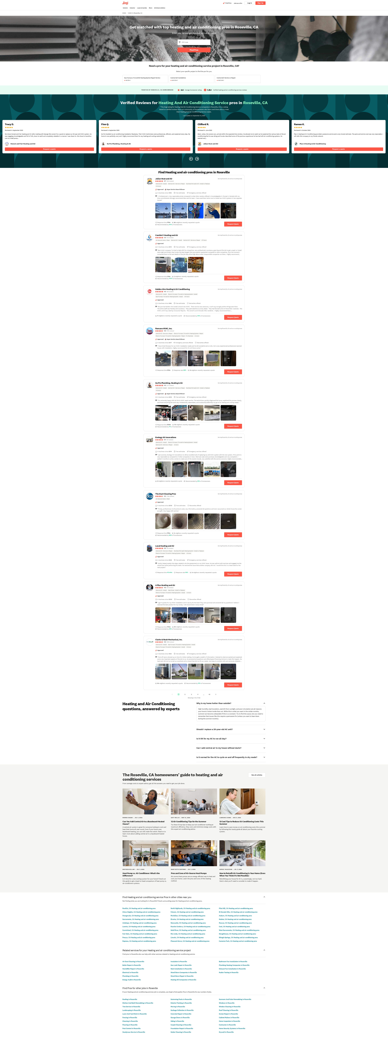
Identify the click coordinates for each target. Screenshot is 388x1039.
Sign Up (260, 3)
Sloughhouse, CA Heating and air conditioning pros (237, 934)
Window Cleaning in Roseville (229, 1007)
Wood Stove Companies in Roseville (184, 972)
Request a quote (49, 149)
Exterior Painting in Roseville (181, 1003)
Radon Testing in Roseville (228, 972)
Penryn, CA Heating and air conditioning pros (138, 937)
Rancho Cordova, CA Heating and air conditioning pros (190, 926)
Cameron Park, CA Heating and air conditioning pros (238, 941)
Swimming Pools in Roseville (181, 999)
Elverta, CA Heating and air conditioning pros (187, 919)
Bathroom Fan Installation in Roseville (233, 961)
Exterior (132, 8)
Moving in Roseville (178, 1007)
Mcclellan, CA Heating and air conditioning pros (188, 916)
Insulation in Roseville (179, 961)
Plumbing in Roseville (130, 976)
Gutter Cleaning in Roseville (181, 1032)
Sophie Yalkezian (225, 869)
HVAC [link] (124, 13)
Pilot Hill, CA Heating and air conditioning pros (236, 908)
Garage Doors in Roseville (180, 1017)
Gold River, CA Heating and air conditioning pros (188, 930)
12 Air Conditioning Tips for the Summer (188, 821)
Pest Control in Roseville (131, 1028)
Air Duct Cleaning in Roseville (133, 961)
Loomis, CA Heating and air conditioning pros (138, 926)
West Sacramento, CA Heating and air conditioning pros (239, 930)
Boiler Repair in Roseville (131, 965)
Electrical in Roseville (130, 972)
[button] (163, 210)
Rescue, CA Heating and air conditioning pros (235, 923)
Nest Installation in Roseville (181, 969)
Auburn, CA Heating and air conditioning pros (235, 916)
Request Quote (233, 224)
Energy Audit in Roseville (131, 980)
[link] (7, 144)
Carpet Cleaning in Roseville (181, 1025)
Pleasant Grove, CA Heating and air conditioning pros (190, 941)
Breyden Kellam (129, 869)
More (150, 8)
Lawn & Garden (142, 8)
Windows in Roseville (226, 1003)
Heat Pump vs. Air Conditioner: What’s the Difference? (141, 874)
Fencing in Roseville (129, 1017)
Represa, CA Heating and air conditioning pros (139, 941)
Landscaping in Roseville (131, 1010)
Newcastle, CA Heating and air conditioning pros (188, 923)
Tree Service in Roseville (131, 1007)
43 (209, 694)
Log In (249, 3)
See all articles (256, 775)
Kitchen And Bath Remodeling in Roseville (137, 1003)
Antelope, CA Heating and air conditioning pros (139, 923)
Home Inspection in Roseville (229, 1021)
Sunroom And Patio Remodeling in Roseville (235, 999)
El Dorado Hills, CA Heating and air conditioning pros (238, 912)
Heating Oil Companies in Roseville (183, 980)
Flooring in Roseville (129, 1025)
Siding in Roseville (177, 1021)
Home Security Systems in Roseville (232, 1028)
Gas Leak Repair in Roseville (181, 965)
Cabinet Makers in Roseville (229, 1017)
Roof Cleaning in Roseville (228, 1010)
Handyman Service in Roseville (133, 1032)
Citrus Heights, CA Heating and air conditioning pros (141, 912)
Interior (125, 8)
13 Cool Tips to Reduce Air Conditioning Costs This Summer (241, 822)
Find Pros (194, 50)
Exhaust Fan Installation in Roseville (232, 969)
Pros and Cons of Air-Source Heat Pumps (189, 873)
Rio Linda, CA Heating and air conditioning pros (188, 934)
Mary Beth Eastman (178, 869)
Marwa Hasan (128, 817)
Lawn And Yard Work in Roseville (134, 1014)
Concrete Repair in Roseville (181, 1014)
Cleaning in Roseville (130, 1021)
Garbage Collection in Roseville (182, 1010)
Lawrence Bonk (225, 817)
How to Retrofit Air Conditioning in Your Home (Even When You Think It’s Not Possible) (242, 874)
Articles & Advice (159, 8)
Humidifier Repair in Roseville (133, 969)
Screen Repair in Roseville (228, 1014)
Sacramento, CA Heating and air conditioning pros (140, 919)
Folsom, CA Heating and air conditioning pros (187, 912)
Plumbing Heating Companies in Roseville (234, 965)
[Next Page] (216, 694)
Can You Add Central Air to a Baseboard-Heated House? (143, 822)
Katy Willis (175, 817)
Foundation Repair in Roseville (182, 1028)
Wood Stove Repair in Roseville (182, 976)
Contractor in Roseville (227, 1025)
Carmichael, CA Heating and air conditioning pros (140, 930)
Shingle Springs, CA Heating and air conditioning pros (238, 937)
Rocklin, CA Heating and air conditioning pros (139, 908)
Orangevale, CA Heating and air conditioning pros (140, 916)
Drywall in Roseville (226, 1032)
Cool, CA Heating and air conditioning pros (234, 926)
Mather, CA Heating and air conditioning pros (235, 919)
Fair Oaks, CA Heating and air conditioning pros (139, 934)
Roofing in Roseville (129, 999)
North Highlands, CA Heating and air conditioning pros (190, 908)
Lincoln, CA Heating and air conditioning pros (187, 937)
